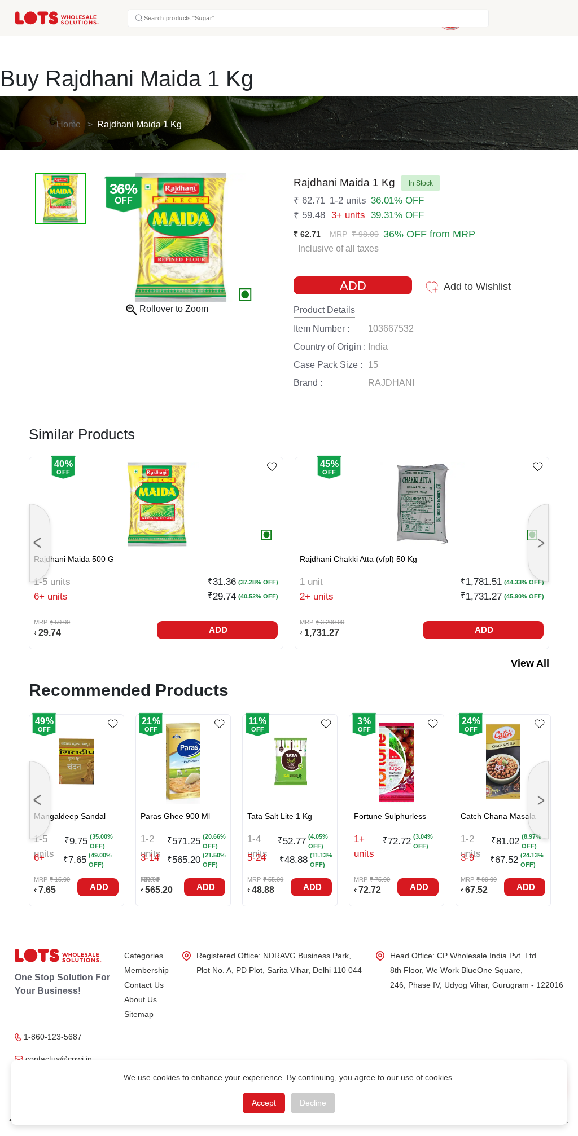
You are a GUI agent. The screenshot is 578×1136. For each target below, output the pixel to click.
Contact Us (144, 984)
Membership (146, 970)
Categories (143, 955)
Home (68, 124)
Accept (264, 1102)
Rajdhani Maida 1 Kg (139, 124)
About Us (140, 999)
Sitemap (139, 1014)
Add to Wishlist (477, 286)
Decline (313, 1102)
